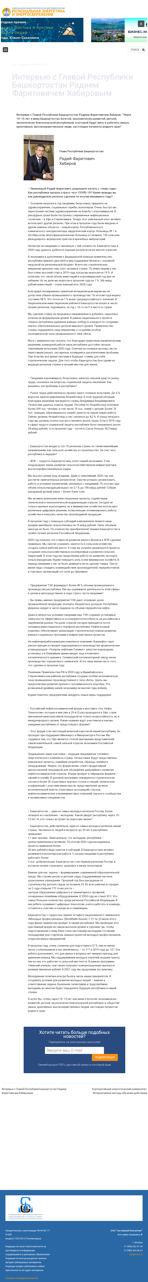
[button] (74, 30)
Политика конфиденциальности (21, 1278)
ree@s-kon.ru (136, 1254)
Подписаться (105, 1057)
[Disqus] (74, 1144)
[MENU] (5, 49)
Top (139, 1273)
